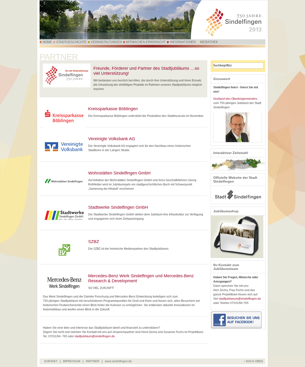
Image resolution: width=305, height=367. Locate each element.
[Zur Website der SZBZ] (64, 259)
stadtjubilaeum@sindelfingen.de (240, 298)
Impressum (71, 361)
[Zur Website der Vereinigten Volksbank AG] (64, 157)
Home (47, 42)
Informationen (183, 42)
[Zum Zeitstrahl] (238, 169)
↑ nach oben (253, 361)
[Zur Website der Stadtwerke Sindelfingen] (64, 225)
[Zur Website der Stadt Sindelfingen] (238, 203)
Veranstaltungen (106, 42)
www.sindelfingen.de (118, 361)
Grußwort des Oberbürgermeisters (235, 98)
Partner (92, 361)
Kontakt (50, 361)
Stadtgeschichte (71, 42)
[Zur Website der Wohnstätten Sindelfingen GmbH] (64, 191)
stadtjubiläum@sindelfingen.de (95, 336)
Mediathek (209, 42)
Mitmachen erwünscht (146, 42)
